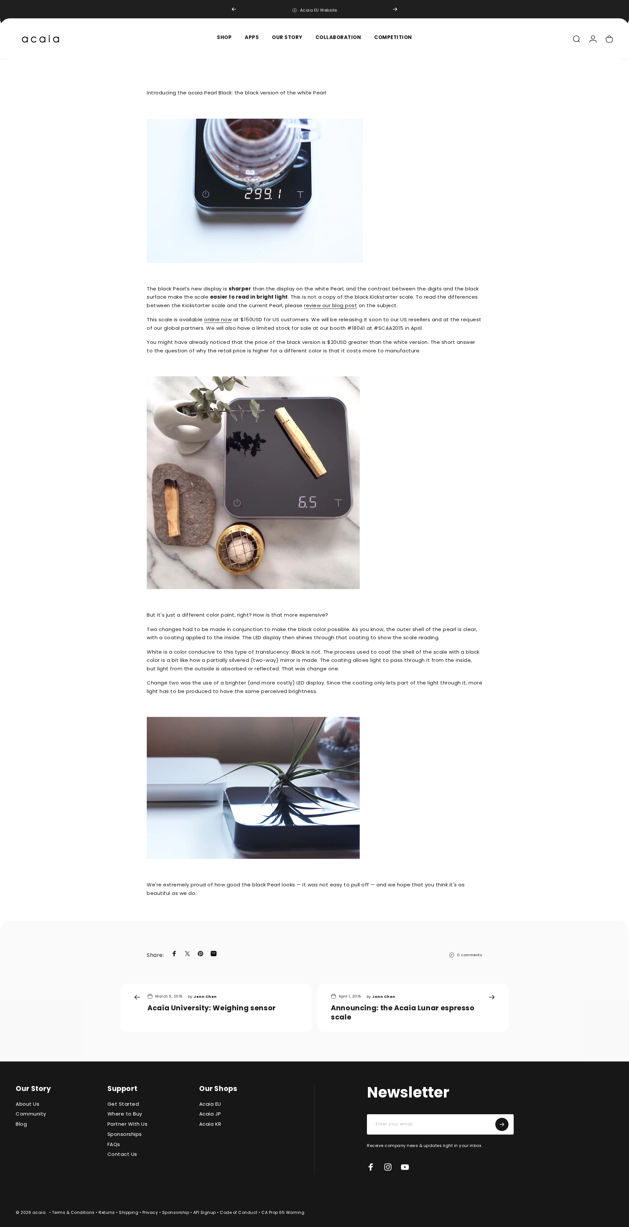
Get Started (123, 1104)
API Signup (204, 1212)
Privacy (150, 1212)
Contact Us (122, 1155)
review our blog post (330, 305)
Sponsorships (124, 1134)
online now (218, 319)
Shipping (128, 1212)
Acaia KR (210, 1124)
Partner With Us (127, 1124)
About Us (27, 1104)
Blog (21, 1124)
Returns (107, 1212)
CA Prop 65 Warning (282, 1212)
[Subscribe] (501, 1124)
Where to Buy (124, 1114)
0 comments (469, 955)
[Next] (395, 9)
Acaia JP (210, 1114)
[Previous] (234, 9)
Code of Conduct (238, 1212)
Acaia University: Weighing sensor (211, 1008)
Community (31, 1114)
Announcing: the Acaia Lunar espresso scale (403, 1012)
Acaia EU (210, 1104)
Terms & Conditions (73, 1212)
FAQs (113, 1144)
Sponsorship (175, 1212)
